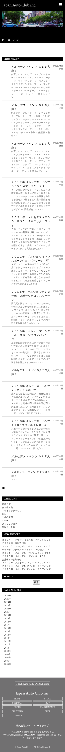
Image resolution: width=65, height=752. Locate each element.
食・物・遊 (7, 507)
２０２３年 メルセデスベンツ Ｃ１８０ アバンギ (26, 569)
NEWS (5, 520)
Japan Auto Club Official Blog (32, 683)
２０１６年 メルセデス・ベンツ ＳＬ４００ (24, 556)
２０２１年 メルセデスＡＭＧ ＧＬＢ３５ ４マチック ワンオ (30, 221)
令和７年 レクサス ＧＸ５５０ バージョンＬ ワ (25, 549)
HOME (17, 699)
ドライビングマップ (12, 511)
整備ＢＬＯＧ (8, 527)
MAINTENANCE (47, 707)
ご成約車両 (7, 517)
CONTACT (17, 715)
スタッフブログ (9, 524)
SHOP (47, 711)
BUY (48, 703)
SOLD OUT (17, 703)
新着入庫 (6, 504)
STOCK (47, 699)
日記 (4, 514)
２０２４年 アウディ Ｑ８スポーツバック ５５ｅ (26, 540)
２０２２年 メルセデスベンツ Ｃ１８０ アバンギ (26, 566)
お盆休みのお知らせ (12, 559)
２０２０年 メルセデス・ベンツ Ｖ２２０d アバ (26, 546)
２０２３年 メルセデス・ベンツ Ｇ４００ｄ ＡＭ (26, 562)
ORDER (17, 707)
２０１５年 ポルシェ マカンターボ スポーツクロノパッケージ (30, 295)
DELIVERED (17, 711)
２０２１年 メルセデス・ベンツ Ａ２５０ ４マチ (26, 553)
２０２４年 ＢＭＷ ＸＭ (14, 543)
